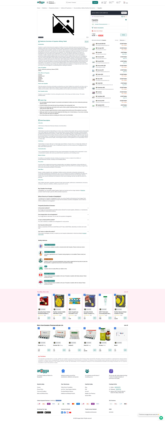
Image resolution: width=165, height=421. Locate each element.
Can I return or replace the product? (46, 231)
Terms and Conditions (41, 391)
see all (126, 292)
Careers (39, 387)
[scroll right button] (126, 307)
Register (124, 12)
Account (87, 391)
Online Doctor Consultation (66, 387)
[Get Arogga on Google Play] (40, 412)
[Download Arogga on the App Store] (48, 412)
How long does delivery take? (45, 224)
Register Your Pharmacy (90, 393)
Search (95, 2)
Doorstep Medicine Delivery (67, 391)
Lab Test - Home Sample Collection (68, 389)
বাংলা (87, 41)
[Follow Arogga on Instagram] (67, 412)
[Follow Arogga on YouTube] (70, 412)
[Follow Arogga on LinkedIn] (62, 412)
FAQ (86, 389)
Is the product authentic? (44, 208)
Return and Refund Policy (42, 393)
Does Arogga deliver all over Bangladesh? (47, 214)
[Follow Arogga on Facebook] (65, 412)
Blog (86, 387)
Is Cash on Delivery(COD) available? (46, 219)
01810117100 (118, 389)
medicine (83, 190)
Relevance (122, 40)
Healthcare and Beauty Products (68, 393)
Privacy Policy (40, 389)
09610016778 (117, 387)
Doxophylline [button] (101, 27)
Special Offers (88, 395)
